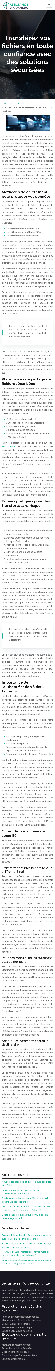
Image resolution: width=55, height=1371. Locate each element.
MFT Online (9, 446)
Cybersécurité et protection (16, 104)
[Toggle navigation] (49, 5)
